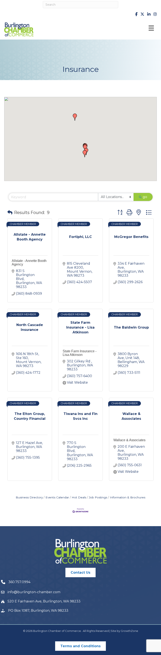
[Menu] (151, 28)
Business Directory (29, 497)
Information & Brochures (127, 497)
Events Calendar (57, 497)
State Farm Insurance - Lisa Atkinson (79, 353)
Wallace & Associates (129, 440)
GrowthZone (129, 631)
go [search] (145, 197)
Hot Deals (79, 497)
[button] (84, 153)
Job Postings (98, 497)
